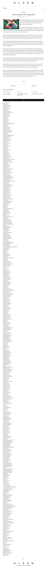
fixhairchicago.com (6, 400)
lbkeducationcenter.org (7, 254)
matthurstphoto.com (6, 516)
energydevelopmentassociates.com (9, 180)
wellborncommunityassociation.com (9, 159)
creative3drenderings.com (7, 423)
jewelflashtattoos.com (6, 140)
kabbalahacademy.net (6, 227)
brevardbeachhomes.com (7, 184)
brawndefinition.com (6, 302)
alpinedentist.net (5, 152)
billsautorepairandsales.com (7, 510)
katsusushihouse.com (6, 316)
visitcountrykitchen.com (7, 354)
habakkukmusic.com (6, 432)
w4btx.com (5, 225)
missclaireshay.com (6, 102)
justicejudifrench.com (6, 334)
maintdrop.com (5, 147)
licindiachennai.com (6, 107)
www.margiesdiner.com (7, 460)
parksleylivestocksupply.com (7, 263)
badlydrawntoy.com (6, 430)
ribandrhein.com (5, 250)
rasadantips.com (5, 118)
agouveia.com (5, 539)
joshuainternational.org (7, 436)
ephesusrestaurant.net (6, 496)
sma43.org (4, 467)
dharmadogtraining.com (7, 544)
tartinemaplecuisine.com (7, 341)
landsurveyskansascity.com (7, 454)
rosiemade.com (5, 218)
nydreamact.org (5, 137)
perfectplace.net (5, 256)
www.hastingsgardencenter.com (8, 489)
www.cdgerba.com (6, 503)
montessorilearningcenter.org (8, 513)
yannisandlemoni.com (6, 212)
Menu (5, 8)
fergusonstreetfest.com (7, 514)
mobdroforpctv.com (6, 275)
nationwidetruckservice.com (7, 381)
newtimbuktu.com (6, 119)
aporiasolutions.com (6, 414)
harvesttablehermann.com (7, 178)
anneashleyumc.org (6, 453)
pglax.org (4, 365)
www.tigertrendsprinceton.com (8, 440)
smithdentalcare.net (6, 551)
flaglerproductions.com (7, 300)
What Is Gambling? (7, 93)
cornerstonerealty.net (6, 485)
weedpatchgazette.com (7, 213)
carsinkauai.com (5, 520)
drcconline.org (5, 390)
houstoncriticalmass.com (7, 288)
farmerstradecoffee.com (7, 424)
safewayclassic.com (6, 129)
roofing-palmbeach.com (7, 189)
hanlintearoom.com (6, 527)
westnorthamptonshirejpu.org (8, 161)
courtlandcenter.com (6, 387)
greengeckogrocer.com (6, 234)
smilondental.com (6, 228)
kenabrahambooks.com (7, 308)
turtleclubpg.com (6, 382)
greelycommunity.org (6, 317)
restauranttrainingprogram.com (8, 242)
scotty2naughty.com (6, 324)
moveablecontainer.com (7, 166)
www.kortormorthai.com (7, 450)
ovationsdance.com (6, 249)
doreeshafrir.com (6, 326)
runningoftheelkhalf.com (7, 443)
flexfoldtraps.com (6, 448)
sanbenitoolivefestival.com (7, 278)
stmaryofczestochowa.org (7, 333)
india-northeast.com (6, 188)
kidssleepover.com (6, 124)
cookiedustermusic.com (7, 375)
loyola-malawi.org (6, 268)
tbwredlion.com (5, 509)
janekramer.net (5, 342)
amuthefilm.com (5, 310)
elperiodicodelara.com (6, 105)
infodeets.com (5, 110)
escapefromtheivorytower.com (8, 185)
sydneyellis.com (5, 239)
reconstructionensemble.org (7, 376)
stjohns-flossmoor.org (6, 372)
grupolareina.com (6, 167)
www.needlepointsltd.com (7, 462)
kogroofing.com (5, 150)
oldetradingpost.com (6, 171)
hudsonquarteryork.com (7, 501)
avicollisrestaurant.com (7, 389)
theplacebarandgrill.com (7, 392)
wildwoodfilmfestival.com (7, 160)
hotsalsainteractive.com (7, 111)
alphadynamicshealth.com (7, 525)
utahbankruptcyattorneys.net (8, 198)
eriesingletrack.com (6, 215)
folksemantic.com (6, 204)
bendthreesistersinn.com (7, 371)
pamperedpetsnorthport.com (8, 216)
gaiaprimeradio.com (6, 346)
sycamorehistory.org (6, 484)
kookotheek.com (6, 154)
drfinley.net (5, 533)
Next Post (34, 85)
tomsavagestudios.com (7, 245)
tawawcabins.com (6, 203)
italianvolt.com (5, 207)
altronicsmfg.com (6, 120)
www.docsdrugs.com (6, 459)
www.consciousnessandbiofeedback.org (9, 486)
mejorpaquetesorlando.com (7, 222)
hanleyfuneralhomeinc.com (7, 221)
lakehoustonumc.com (6, 431)
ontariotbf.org (5, 132)
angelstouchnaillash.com (7, 226)
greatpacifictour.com (6, 383)
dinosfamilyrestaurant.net (7, 176)
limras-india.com (5, 104)
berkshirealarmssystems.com (8, 208)
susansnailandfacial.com (7, 437)
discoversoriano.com (6, 281)
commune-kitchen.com (6, 309)
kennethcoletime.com (6, 338)
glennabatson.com (6, 298)
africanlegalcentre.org (6, 315)
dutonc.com (5, 348)
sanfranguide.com (6, 285)
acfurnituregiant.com (6, 114)
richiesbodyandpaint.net (7, 106)
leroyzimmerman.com (6, 532)
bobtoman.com (5, 148)
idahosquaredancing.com (7, 202)
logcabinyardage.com (6, 425)
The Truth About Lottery (37, 93)
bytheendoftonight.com (7, 272)
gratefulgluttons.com (6, 274)
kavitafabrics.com (6, 377)
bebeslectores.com (6, 173)
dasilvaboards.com (6, 297)
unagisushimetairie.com (7, 138)
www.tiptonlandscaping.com (7, 471)
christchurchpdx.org (6, 306)
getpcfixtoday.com (6, 141)
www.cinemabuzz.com (6, 480)
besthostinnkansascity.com (7, 550)
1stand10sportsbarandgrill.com (8, 224)
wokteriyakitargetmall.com (7, 237)
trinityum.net (5, 492)
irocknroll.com (5, 200)
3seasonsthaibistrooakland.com (8, 257)
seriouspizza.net (5, 406)
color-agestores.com (6, 266)
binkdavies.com (5, 305)
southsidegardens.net (6, 491)
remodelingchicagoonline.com (8, 468)
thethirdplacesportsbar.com (7, 495)
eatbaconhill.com (6, 122)
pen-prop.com (5, 438)
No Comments (27, 16)
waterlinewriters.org (6, 419)
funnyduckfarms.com (6, 528)
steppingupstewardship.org (7, 472)
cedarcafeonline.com (6, 113)
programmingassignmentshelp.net (8, 123)
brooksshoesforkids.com (7, 412)
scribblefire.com (5, 258)
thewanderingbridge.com (7, 335)
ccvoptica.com (5, 473)
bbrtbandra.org (5, 142)
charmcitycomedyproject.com (8, 327)
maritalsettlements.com (7, 360)
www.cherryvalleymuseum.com (8, 168)
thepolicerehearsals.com (7, 291)
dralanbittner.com (6, 210)
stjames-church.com (6, 323)
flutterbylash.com (6, 526)
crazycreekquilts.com (6, 304)
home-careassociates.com (7, 261)
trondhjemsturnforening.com (7, 507)
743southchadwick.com (7, 186)
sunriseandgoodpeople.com (7, 369)
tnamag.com (5, 411)
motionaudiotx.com (6, 545)
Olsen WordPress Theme (21, 565)
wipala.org (4, 267)
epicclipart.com (5, 144)
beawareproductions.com (7, 328)
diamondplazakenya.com (7, 508)
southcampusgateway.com (7, 156)
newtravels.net (5, 125)
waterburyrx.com (6, 393)
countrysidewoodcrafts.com (7, 130)
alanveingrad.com (6, 357)
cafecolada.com (5, 280)
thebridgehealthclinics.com (7, 418)
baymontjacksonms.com (7, 363)
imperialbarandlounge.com (7, 195)
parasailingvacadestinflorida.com (8, 522)
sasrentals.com (5, 231)
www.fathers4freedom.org (7, 441)
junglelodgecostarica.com (7, 352)
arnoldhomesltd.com (6, 191)
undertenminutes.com (6, 116)
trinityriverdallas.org (6, 255)
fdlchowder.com (5, 461)
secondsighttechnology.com (7, 232)
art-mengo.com (5, 345)
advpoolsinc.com (6, 394)
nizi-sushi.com (5, 344)
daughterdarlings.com (6, 108)
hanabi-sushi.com (6, 477)
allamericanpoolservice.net (7, 243)
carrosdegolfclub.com (6, 179)
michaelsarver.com (6, 233)
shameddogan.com (6, 420)
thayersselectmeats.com (7, 413)
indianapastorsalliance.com (7, 396)
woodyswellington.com (7, 497)
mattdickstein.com (6, 429)
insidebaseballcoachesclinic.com (8, 519)
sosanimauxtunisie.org (6, 149)
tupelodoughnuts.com (6, 219)
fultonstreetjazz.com (6, 164)
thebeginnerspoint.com (7, 282)
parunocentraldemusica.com (7, 504)
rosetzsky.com (5, 320)
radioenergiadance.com (7, 153)
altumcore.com (5, 408)
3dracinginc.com (5, 287)
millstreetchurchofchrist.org (7, 521)
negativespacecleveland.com (7, 366)
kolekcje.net (5, 251)
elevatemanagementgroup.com (8, 531)
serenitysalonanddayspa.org (7, 112)
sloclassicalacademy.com (7, 296)
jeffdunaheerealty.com (6, 444)
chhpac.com (5, 543)
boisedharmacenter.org (7, 264)
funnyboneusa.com (6, 374)
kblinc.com (4, 214)
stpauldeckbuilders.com (7, 455)
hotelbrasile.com (5, 162)
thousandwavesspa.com (7, 386)
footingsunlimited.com (6, 456)
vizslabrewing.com (6, 209)
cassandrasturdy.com (6, 276)
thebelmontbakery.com (7, 128)
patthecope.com (5, 404)
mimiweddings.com (6, 549)
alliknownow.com (6, 292)
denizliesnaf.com (5, 401)
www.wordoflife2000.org (7, 201)
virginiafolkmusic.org (6, 248)
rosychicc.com (5, 269)
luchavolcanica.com (6, 378)
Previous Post (13, 85)
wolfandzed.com (5, 478)
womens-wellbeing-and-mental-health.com (10, 246)
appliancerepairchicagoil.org (7, 131)
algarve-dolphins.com (6, 356)
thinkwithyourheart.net (7, 197)
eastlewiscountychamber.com (8, 293)
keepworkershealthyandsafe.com (8, 135)
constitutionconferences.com (7, 402)
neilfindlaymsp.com (6, 388)
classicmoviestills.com (6, 279)
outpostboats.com (6, 270)
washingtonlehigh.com (6, 474)
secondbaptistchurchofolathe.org (8, 540)
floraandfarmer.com (6, 182)
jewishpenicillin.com (6, 244)
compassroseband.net (6, 407)
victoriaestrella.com (6, 384)
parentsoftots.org (6, 422)
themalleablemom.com (6, 336)
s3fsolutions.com (6, 183)
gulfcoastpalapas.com (6, 417)
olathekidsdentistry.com (7, 220)
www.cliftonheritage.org (7, 466)
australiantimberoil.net (6, 174)
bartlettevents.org (6, 165)
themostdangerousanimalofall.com (8, 290)
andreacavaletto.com (6, 262)
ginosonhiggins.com (6, 358)
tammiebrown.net (6, 347)
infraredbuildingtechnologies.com (8, 177)
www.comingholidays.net (7, 284)
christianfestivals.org (6, 353)
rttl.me (4, 546)
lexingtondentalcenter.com (7, 238)
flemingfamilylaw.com (6, 534)
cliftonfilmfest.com (6, 194)
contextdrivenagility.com (7, 329)
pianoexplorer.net (6, 490)
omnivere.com (5, 117)
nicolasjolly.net (5, 312)
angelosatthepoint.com (7, 395)
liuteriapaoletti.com (6, 368)
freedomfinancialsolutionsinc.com (8, 447)
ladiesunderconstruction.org (7, 172)
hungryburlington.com (6, 339)
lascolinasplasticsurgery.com (7, 465)
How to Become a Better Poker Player (22, 94)
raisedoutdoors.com (6, 196)
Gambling (23, 12)
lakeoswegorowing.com (7, 537)
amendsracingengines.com (7, 449)
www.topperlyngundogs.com (8, 442)
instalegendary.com (6, 134)
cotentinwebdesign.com (7, 170)
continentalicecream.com (7, 303)
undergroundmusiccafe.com (7, 552)
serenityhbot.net (5, 435)
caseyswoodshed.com (6, 399)
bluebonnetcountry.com (7, 143)
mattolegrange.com (6, 351)
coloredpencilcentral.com (7, 192)
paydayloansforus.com (6, 126)
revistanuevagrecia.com (7, 322)
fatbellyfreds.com (6, 498)
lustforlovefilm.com (6, 311)
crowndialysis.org (6, 240)
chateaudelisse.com (6, 158)
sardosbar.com (5, 206)
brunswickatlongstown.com (7, 340)
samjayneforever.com (6, 515)
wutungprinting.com (6, 359)
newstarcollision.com (6, 230)
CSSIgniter (29, 565)
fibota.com (4, 502)
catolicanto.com (5, 252)
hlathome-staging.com (6, 236)
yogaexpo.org (5, 260)
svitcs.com (4, 405)
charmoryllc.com (5, 286)
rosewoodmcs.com (6, 483)
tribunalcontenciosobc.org (7, 294)
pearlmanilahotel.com (6, 146)
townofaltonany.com (6, 364)
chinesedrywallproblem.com (7, 370)
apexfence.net (5, 555)
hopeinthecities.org (6, 273)
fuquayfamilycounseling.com (7, 538)
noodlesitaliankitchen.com (7, 136)
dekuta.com (5, 479)
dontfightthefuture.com (7, 190)
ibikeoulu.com (5, 330)
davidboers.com (5, 426)
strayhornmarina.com (6, 299)
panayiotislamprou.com (7, 155)
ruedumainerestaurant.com (7, 318)
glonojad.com (5, 321)
